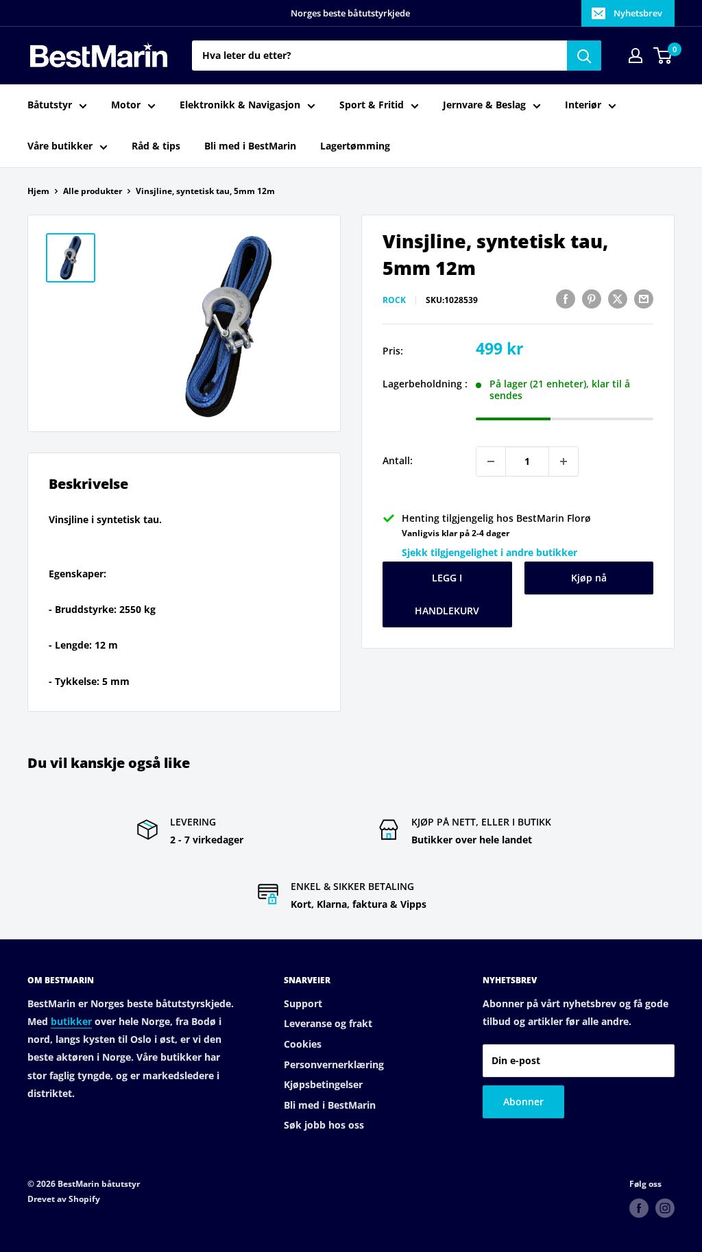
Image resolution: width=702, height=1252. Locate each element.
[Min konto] (635, 55)
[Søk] (584, 55)
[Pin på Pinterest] (591, 298)
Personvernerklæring (334, 1064)
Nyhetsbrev (638, 13)
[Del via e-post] (643, 298)
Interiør (583, 104)
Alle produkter (92, 191)
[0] (663, 55)
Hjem (38, 191)
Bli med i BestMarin (250, 145)
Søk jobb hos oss (324, 1124)
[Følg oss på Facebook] (639, 1208)
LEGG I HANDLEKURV (447, 594)
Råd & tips (156, 145)
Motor (126, 104)
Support (303, 1003)
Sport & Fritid (371, 104)
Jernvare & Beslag (484, 104)
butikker (71, 1021)
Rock (394, 300)
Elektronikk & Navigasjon (240, 104)
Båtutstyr (49, 104)
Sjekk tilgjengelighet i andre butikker (489, 552)
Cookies (303, 1043)
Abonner (523, 1101)
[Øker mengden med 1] (563, 461)
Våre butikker (60, 145)
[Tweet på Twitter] (617, 298)
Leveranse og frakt (328, 1023)
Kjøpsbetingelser (323, 1084)
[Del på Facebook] (565, 298)
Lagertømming (355, 145)
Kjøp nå (589, 577)
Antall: (398, 460)
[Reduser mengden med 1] (490, 461)
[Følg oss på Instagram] (665, 1208)
